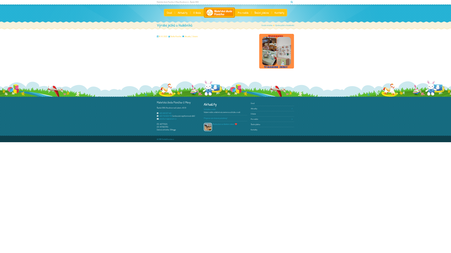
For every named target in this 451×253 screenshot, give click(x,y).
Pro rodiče (243, 13)
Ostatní (195, 36)
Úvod (169, 13)
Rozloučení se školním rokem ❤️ (225, 124)
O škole (197, 13)
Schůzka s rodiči (210, 109)
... (241, 112)
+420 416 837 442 (165, 113)
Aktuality (182, 13)
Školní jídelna (261, 13)
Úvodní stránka (266, 25)
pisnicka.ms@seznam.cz (167, 119)
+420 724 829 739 (165, 116)
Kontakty (279, 13)
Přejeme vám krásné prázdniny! (215, 118)
